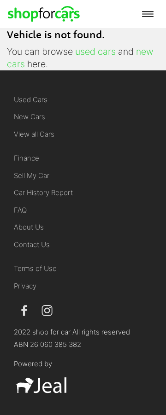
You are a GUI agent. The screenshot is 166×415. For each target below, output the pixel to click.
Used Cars (30, 99)
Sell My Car (31, 175)
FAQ (20, 210)
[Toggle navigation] (147, 14)
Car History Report (43, 192)
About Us (29, 227)
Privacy (25, 286)
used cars (95, 51)
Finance (26, 158)
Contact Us (32, 244)
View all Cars (34, 134)
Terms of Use (35, 268)
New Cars (29, 116)
